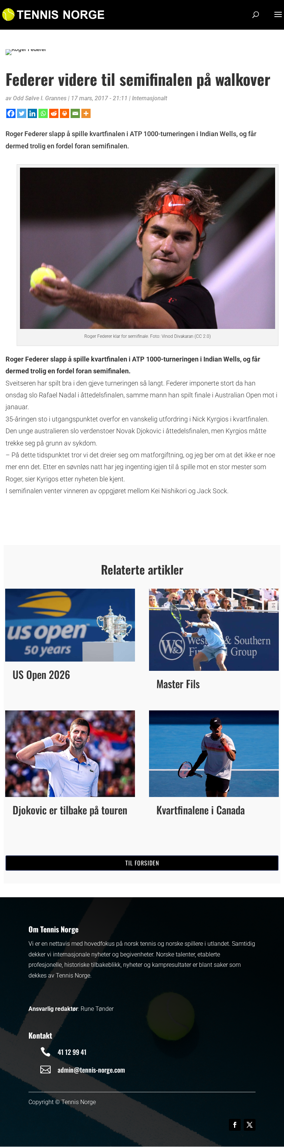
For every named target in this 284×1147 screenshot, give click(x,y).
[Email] (75, 113)
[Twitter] (21, 113)
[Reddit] (53, 113)
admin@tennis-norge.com (91, 1069)
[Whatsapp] (43, 113)
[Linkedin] (32, 113)
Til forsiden (142, 862)
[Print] (64, 113)
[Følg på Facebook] (235, 1125)
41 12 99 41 (72, 1052)
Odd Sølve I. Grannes (40, 98)
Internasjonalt (149, 98)
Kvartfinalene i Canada (200, 809)
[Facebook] (11, 113)
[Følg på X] (250, 1125)
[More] (86, 113)
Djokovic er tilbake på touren (70, 809)
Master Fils (178, 683)
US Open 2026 (41, 674)
